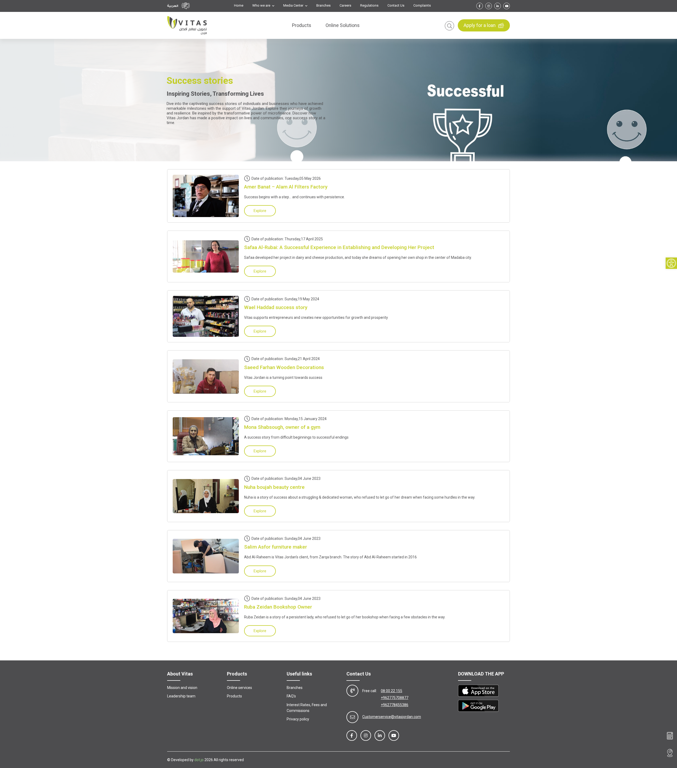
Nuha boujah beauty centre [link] (274, 487)
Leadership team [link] (181, 696)
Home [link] (238, 5)
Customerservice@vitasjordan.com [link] (391, 717)
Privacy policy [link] (298, 719)
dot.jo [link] (199, 760)
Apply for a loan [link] (480, 25)
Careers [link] (345, 5)
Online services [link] (239, 688)
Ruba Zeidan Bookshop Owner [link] (278, 607)
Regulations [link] (369, 5)
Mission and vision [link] (182, 688)
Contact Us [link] (395, 5)
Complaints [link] (422, 5)
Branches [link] (323, 5)
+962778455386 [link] (394, 705)
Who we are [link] (261, 5)
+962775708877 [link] (394, 698)
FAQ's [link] (291, 696)
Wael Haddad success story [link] (275, 307)
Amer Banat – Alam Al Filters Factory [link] (285, 187)
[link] (671, 263)
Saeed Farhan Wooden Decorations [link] (284, 367)
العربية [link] (172, 6)
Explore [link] (260, 210)
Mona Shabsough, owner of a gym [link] (282, 427)
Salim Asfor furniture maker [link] (275, 547)
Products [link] (301, 25)
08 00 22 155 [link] (391, 691)
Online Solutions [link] (343, 25)
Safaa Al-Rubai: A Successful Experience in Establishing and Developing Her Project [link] (339, 247)
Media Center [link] (293, 5)
